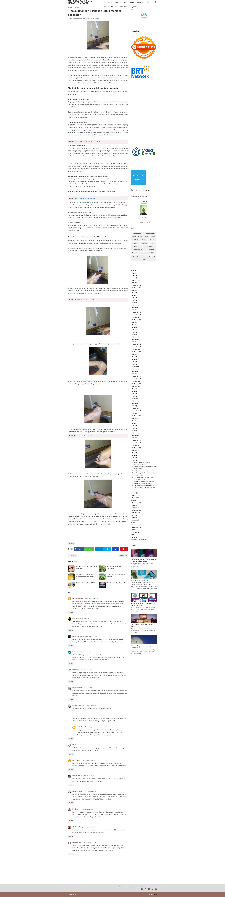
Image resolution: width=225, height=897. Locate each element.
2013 (133, 535)
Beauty (110, 2)
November (136, 315)
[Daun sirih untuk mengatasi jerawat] (102, 577)
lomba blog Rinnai (138, 249)
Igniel (155, 894)
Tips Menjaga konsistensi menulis (143, 483)
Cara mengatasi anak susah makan (144, 485)
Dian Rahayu (76, 760)
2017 (133, 530)
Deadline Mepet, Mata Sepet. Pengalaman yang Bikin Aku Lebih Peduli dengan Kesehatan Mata (142, 582)
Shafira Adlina (77, 827)
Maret (135, 278)
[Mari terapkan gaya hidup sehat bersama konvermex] (71, 577)
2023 (133, 342)
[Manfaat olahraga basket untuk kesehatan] (71, 568)
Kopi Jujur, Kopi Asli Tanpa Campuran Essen (144, 489)
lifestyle (136, 246)
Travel (147, 2)
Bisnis (125, 2)
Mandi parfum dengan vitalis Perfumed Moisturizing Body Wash (144, 560)
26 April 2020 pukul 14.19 (86, 687)
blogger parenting (78, 705)
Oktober (135, 317)
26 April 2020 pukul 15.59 (83, 745)
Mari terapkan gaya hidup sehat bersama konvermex (85, 576)
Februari (135, 280)
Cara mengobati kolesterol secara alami (87, 141)
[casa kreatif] (144, 165)
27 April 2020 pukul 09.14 (89, 791)
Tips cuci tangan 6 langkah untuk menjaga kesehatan (143, 478)
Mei (134, 297)
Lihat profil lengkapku (144, 222)
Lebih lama (123, 555)
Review (139, 256)
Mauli (74, 745)
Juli (134, 292)
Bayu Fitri (75, 687)
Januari (135, 307)
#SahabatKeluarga (150, 233)
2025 (133, 283)
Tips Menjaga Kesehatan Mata (117, 583)
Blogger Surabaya (78, 598)
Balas (71, 612)
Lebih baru (72, 555)
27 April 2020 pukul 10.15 (95, 727)
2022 (134, 374)
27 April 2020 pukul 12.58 (89, 827)
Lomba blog (149, 246)
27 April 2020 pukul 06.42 (87, 760)
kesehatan (140, 2)
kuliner (132, 2)
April (134, 275)
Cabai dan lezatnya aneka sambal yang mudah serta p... (145, 467)
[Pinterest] (124, 549)
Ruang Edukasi (77, 791)
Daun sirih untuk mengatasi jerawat (116, 576)
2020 (134, 438)
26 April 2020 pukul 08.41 (82, 618)
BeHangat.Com (77, 842)
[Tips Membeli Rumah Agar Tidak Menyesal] (144, 622)
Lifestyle (133, 6)
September (136, 288)
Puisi (133, 256)
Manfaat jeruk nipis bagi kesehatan (144, 471)
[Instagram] (152, 889)
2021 (133, 406)
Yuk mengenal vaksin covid (84, 436)
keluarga (152, 239)
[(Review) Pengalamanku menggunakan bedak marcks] (144, 643)
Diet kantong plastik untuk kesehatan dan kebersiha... (144, 474)
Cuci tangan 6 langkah (112, 67)
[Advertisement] (144, 109)
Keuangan (118, 2)
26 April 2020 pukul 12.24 (84, 652)
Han (73, 618)
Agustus (135, 273)
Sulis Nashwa (144, 217)
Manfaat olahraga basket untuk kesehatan (86, 567)
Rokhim (74, 652)
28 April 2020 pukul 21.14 (89, 842)
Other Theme (123, 6)
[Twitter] (107, 549)
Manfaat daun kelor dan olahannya (115, 567)
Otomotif (113, 6)
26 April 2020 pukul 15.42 (92, 705)
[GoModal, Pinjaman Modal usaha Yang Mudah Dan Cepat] (144, 601)
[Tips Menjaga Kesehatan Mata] (102, 585)
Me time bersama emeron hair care (144, 481)
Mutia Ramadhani (82, 727)
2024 (134, 310)
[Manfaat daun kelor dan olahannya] (102, 568)
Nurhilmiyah (76, 776)
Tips (104, 2)
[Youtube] (156, 889)
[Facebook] (142, 889)
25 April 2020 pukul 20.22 (91, 598)
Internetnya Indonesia (139, 239)
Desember (136, 285)
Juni (134, 295)
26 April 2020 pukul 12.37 (86, 670)
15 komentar (96, 18)
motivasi (151, 249)
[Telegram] (99, 549)
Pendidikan (152, 253)
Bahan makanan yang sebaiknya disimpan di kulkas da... (143, 463)
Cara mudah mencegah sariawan (85, 198)
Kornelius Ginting (78, 636)
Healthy (72, 543)
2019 (133, 500)
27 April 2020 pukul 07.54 (87, 775)
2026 (133, 270)
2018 (133, 522)
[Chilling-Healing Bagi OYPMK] (71, 585)
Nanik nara (75, 809)
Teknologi (106, 6)
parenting (143, 253)
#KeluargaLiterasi (137, 233)
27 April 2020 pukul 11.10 (87, 809)
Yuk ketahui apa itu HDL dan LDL (85, 300)
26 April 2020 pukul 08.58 (91, 636)
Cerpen (146, 236)
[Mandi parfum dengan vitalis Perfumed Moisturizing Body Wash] (144, 557)
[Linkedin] (115, 549)
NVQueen (75, 670)
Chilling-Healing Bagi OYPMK (85, 583)
